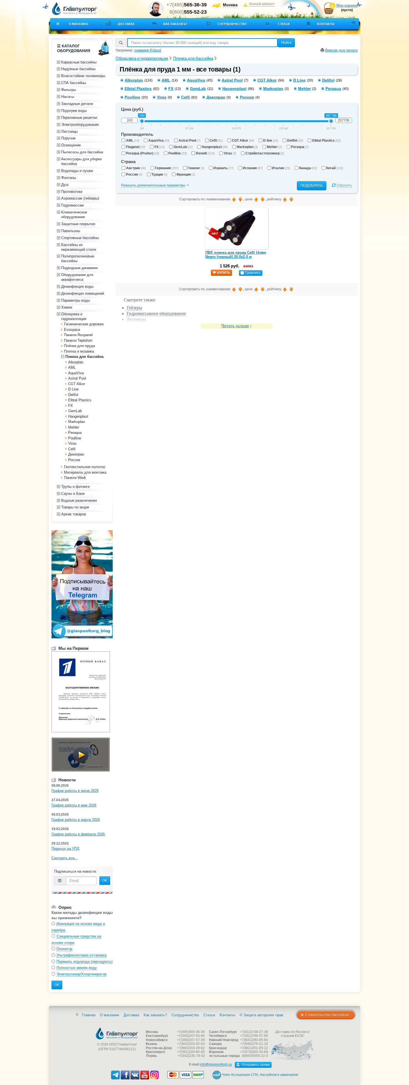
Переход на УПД (65, 849)
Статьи (284, 24)
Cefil (185, 97)
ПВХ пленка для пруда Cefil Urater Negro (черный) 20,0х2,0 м (235, 254)
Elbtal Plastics (138, 88)
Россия (247, 97)
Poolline (132, 97)
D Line (299, 80)
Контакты (325, 24)
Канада (308, 168)
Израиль (223, 168)
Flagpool (135, 147)
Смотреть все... (64, 858)
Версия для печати (341, 50)
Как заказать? (175, 24)
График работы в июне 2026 (74, 791)
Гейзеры (134, 307)
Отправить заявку (255, 1065)
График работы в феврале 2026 (78, 834)
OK (104, 880)
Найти (286, 42)
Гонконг (196, 168)
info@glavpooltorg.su (216, 1065)
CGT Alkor (267, 80)
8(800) (188, 12)
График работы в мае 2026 (73, 805)
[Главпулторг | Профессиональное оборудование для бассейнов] (74, 8)
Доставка (126, 24)
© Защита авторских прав (261, 1015)
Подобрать (311, 185)
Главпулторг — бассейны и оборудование (117, 1033)
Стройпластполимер (264, 153)
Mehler (304, 88)
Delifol (328, 80)
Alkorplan (134, 80)
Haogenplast (234, 88)
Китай (334, 168)
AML (166, 80)
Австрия (136, 168)
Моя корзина (347, 5)
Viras (161, 97)
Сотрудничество (232, 24)
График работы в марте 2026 (75, 820)
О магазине (79, 24)
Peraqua (333, 88)
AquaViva (196, 80)
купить (223, 273)
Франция (185, 174)
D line (270, 140)
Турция (159, 174)
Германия (166, 168)
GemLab (198, 88)
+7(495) (186, 5)
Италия (281, 168)
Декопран (215, 97)
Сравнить (253, 272)
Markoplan (273, 88)
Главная (88, 1015)
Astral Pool (232, 80)
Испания (253, 168)
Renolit (205, 153)
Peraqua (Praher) (142, 153)
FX (170, 88)
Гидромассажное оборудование (156, 313)
